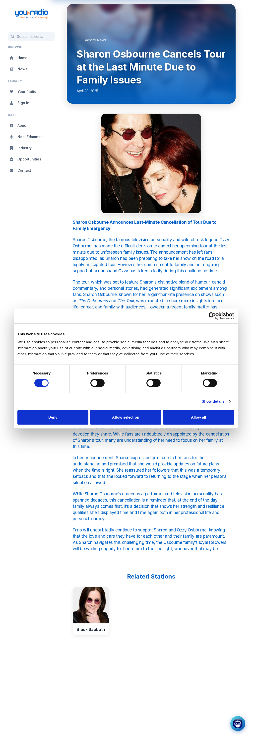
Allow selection (125, 417)
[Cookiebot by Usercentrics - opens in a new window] (212, 316)
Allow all (198, 417)
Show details (213, 401)
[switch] (97, 383)
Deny (52, 417)
